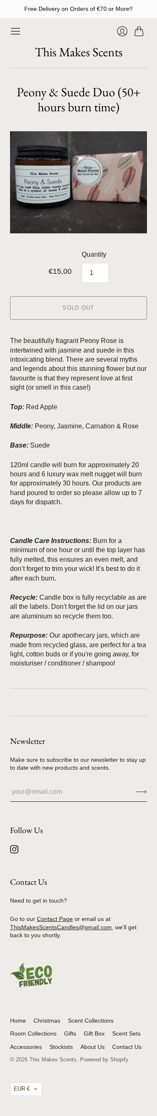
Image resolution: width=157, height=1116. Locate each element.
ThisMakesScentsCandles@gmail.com (61, 927)
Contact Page (55, 919)
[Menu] (15, 31)
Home (18, 1020)
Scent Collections (90, 1020)
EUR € (22, 1089)
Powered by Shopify (104, 1059)
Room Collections (33, 1033)
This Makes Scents (79, 52)
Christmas (46, 1020)
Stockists (61, 1046)
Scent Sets (126, 1033)
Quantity (94, 254)
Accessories (26, 1046)
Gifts (70, 1033)
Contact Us (127, 1046)
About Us (92, 1046)
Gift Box (94, 1033)
